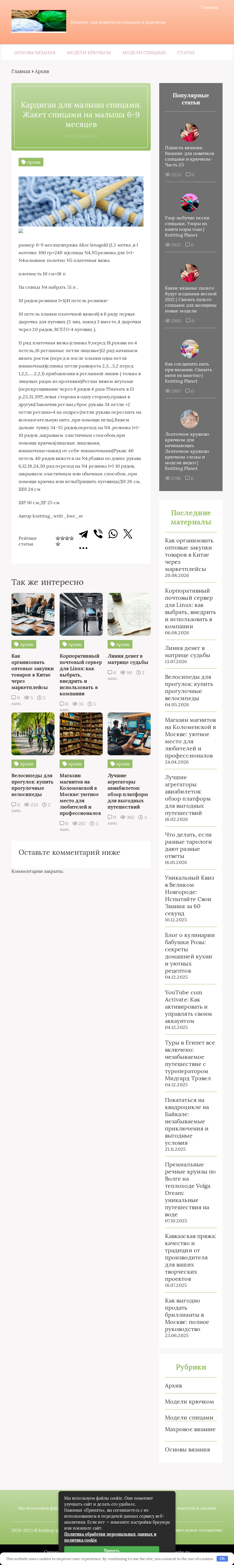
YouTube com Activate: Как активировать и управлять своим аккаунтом (188, 1006)
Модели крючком (89, 52)
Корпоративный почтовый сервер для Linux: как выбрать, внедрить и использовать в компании (190, 608)
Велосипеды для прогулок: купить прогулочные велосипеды (189, 687)
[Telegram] (83, 534)
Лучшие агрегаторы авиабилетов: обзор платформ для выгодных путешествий (188, 795)
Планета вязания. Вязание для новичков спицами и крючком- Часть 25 (189, 156)
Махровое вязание (190, 1429)
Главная (209, 7)
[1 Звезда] (58, 538)
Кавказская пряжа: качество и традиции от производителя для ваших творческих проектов (190, 1257)
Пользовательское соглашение (192, 1530)
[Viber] (98, 534)
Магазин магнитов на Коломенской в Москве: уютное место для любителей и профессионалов (190, 737)
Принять (112, 1550)
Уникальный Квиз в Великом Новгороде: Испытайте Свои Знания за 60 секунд (189, 895)
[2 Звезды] (62, 538)
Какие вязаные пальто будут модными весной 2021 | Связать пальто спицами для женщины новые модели (191, 299)
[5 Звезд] (58, 544)
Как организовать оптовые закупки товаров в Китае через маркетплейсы (189, 554)
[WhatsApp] (113, 534)
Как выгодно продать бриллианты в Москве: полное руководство (187, 1314)
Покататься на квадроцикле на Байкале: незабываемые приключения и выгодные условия (187, 1121)
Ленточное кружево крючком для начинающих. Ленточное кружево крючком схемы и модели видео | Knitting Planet (187, 451)
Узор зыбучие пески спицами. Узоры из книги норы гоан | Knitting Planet (187, 226)
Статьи (185, 52)
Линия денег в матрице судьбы (187, 651)
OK (222, 1558)
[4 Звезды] (71, 538)
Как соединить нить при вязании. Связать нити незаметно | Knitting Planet (188, 372)
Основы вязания (34, 52)
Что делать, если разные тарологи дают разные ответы (188, 845)
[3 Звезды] (67, 538)
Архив (173, 1385)
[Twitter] (128, 534)
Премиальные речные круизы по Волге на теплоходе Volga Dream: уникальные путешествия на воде (190, 1189)
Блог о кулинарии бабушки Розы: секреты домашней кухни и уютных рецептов (190, 952)
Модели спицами (144, 52)
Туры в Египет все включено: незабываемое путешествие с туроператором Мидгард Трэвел (190, 1060)
